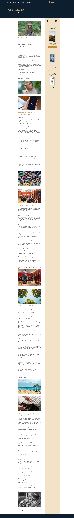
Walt (19, 39)
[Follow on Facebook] (51, 2)
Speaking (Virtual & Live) (13, 2)
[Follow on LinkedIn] (49, 2)
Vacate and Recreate (28, 2)
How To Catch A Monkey (26, 38)
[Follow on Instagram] (53, 2)
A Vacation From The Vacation (28, 306)
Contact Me (23, 2)
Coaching (18, 2)
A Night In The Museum (25, 205)
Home (8, 2)
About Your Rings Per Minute (27, 414)
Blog (20, 2)
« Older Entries (20, 510)
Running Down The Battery (27, 112)
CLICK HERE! (52, 87)
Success (25, 39)
